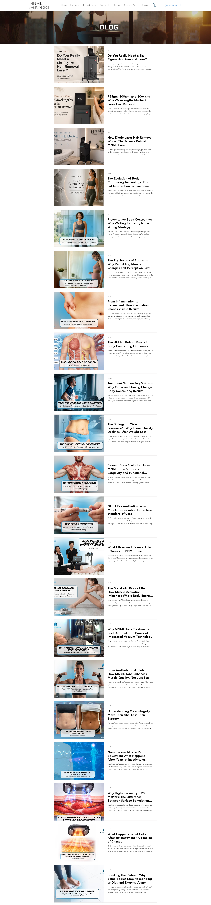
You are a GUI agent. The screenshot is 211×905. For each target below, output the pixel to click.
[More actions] (152, 50)
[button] (75, 5)
